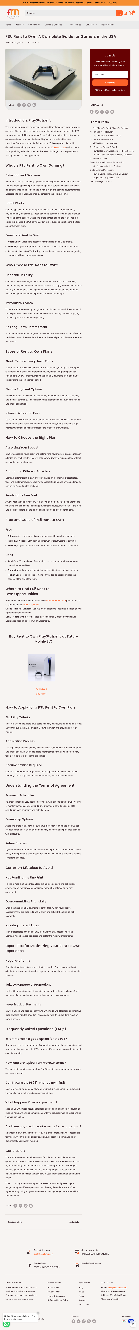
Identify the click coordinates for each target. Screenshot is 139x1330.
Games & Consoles (53, 25)
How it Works (53, 1287)
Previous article (15, 1222)
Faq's (81, 1292)
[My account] (125, 13)
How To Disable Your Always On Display (110, 174)
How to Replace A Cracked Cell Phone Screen (113, 151)
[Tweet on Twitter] (29, 105)
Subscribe (110, 83)
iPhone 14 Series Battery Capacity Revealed (112, 154)
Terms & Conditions (56, 1296)
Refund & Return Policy (58, 1300)
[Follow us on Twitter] (97, 112)
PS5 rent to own (58, 147)
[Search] (119, 13)
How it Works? (107, 25)
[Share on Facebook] (19, 105)
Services (90, 25)
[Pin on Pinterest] (24, 105)
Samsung (32, 25)
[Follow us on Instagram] (102, 112)
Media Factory (39, 1319)
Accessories (75, 25)
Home (8, 25)
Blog (81, 1287)
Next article (74, 1222)
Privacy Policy (54, 1292)
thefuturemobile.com (56, 600)
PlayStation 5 (41, 689)
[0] (131, 13)
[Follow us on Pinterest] (107, 112)
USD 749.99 (41, 694)
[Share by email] (34, 105)
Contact (82, 1300)
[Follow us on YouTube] (112, 112)
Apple (18, 25)
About (81, 1296)
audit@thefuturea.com (43, 1254)
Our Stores (84, 1304)
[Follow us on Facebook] (92, 112)
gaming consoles (31, 604)
